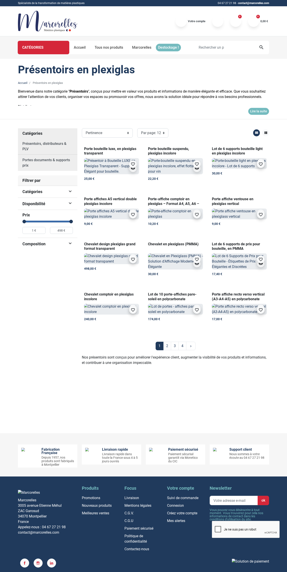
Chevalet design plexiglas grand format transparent (109, 246)
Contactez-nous (136, 549)
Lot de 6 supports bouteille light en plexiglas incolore (237, 151)
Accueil (22, 83)
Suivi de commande (182, 498)
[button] (258, 21)
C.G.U (128, 521)
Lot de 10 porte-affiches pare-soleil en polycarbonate (172, 296)
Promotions (91, 498)
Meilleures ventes (95, 513)
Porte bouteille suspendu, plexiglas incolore (168, 151)
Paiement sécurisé (138, 528)
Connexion (175, 505)
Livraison (131, 498)
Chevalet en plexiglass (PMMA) (173, 244)
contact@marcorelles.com (253, 3)
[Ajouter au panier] (134, 181)
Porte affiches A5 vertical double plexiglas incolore (110, 201)
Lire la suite (258, 111)
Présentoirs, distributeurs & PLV (44, 146)
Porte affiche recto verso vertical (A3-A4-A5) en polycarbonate (238, 296)
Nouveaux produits (97, 505)
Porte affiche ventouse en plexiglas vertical (232, 201)
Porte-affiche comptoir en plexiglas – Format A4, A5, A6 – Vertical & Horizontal (173, 204)
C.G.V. (129, 513)
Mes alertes (176, 521)
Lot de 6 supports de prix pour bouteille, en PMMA (236, 246)
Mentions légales (137, 505)
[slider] (24, 221)
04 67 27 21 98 (227, 3)
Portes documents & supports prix (46, 162)
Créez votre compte (182, 513)
